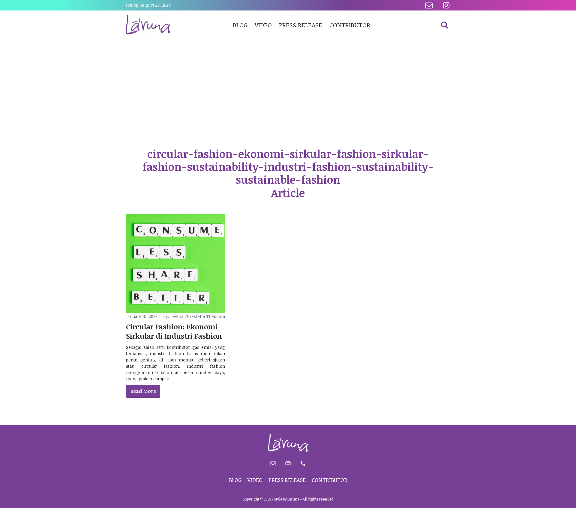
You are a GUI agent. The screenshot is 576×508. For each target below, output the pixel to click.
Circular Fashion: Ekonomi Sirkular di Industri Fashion (174, 331)
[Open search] (444, 25)
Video (263, 24)
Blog (240, 24)
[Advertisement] (288, 84)
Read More (143, 391)
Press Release (300, 24)
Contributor (349, 24)
